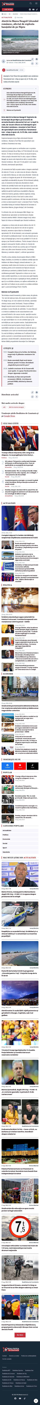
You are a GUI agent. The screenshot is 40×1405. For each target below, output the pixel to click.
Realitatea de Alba (7, 1386)
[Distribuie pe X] (36, 63)
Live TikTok (8, 9)
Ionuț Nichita (34, 889)
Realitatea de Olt (6, 1380)
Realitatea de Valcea (19, 1380)
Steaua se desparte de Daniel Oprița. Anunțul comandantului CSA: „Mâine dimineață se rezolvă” (26, 578)
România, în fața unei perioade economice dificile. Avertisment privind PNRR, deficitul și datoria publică (20, 380)
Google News (9, 416)
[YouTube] (33, 9)
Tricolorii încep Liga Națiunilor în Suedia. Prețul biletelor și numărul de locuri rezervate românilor (18, 1052)
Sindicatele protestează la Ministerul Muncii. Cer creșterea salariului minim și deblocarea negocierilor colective (20, 708)
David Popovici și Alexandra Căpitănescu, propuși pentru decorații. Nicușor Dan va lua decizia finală (20, 1327)
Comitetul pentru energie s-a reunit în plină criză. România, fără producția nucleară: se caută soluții (21, 482)
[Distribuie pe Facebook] (36, 59)
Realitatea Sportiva (18, 1370)
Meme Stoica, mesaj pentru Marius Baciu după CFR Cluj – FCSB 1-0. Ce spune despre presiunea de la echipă (19, 894)
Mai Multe (20, 1335)
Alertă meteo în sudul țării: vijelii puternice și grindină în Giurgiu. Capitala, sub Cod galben (20, 1012)
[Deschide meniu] (36, 3)
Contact (4, 1356)
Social (7, 477)
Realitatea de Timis (31, 1386)
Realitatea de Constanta (23, 60)
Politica (4, 458)
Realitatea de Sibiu (32, 1380)
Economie (8, 467)
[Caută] (31, 3)
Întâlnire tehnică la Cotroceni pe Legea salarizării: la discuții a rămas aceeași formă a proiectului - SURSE (26, 729)
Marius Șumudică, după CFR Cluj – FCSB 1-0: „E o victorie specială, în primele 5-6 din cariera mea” (19, 1092)
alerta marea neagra (16, 407)
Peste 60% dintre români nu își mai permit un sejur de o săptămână (26, 718)
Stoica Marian (33, 1166)
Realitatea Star (29, 1370)
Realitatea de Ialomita (8, 1377)
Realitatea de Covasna (8, 1373)
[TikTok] (37, 9)
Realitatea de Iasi (19, 1386)
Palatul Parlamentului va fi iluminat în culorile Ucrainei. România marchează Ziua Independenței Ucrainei (19, 1171)
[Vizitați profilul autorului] (3, 61)
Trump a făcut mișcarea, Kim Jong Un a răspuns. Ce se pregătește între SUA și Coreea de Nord (18, 455)
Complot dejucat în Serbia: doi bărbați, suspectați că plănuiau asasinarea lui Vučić (22, 354)
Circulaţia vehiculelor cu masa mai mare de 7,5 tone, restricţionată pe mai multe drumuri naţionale (20, 1248)
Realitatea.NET (6, 1370)
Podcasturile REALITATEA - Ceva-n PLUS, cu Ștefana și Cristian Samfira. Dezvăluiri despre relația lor (19, 1131)
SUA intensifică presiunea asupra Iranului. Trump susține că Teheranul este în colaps (26, 667)
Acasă (4, 14)
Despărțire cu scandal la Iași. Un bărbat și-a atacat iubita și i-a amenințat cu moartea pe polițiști (20, 933)
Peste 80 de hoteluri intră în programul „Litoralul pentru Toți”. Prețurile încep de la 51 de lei (19, 973)
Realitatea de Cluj (22, 1373)
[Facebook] (30, 9)
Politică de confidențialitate (28, 1356)
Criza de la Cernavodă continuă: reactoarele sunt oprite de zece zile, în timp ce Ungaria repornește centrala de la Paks (26, 740)
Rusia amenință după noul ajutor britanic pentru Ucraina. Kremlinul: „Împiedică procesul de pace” (21, 362)
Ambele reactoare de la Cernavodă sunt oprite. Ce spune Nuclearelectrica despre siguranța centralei (22, 370)
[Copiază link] (32, 59)
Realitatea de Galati (21, 1383)
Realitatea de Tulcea (7, 1383)
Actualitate (15, 14)
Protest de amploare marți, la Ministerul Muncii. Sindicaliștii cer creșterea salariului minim (26, 751)
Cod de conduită (6, 1359)
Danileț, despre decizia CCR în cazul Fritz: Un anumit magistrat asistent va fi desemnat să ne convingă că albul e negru (21, 492)
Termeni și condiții (14, 1356)
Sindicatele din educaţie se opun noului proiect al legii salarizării (18, 1209)
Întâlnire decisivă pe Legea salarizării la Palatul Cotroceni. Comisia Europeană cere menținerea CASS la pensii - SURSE (19, 619)
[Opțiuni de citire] (36, 1401)
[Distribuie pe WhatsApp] (32, 63)
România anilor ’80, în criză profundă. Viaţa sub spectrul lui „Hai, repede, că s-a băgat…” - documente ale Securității (21, 473)
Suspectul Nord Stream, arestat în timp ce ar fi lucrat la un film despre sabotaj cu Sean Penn (20, 1287)
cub (4, 407)
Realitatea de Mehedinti (23, 1377)
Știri (10, 14)
